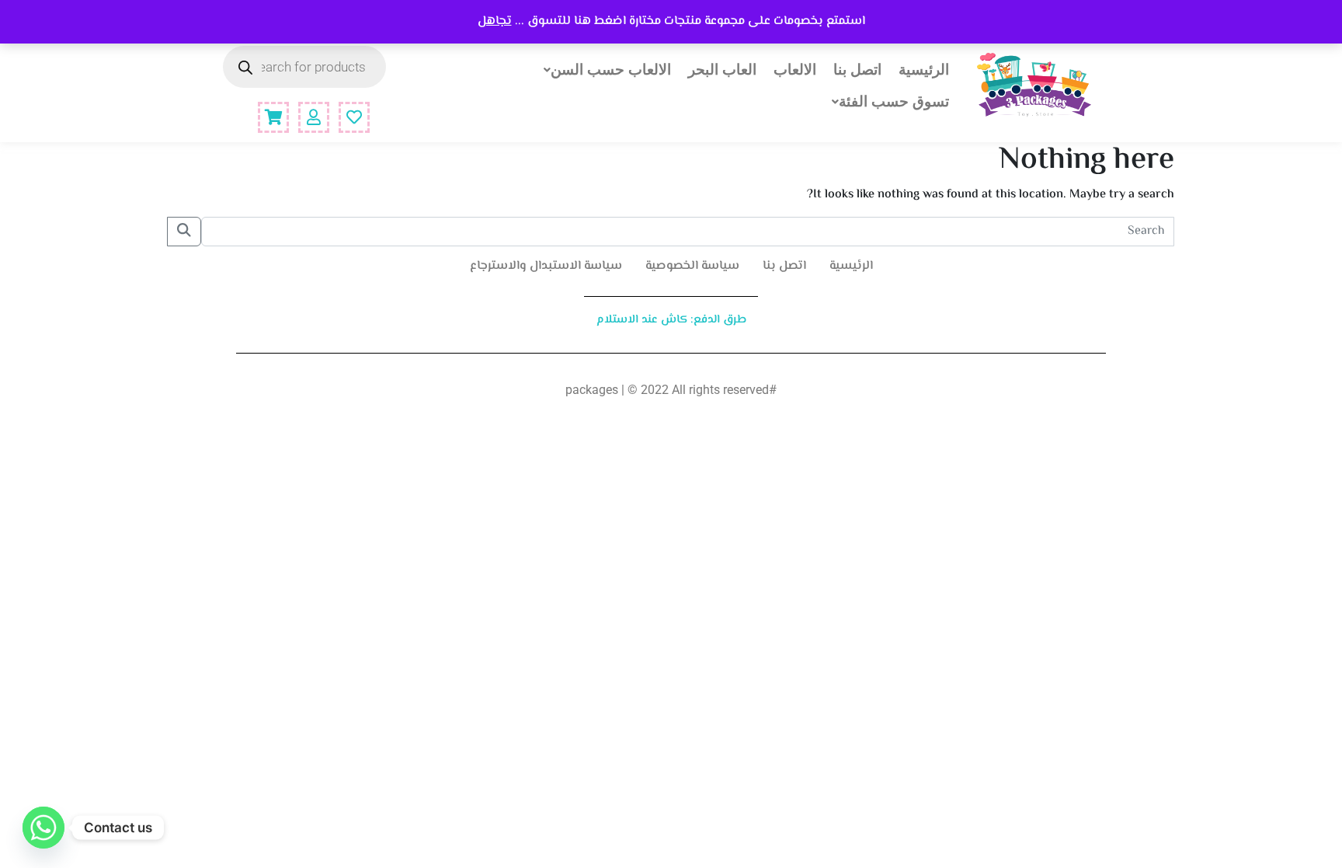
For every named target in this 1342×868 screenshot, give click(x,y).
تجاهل (495, 21)
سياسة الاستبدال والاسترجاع (546, 266)
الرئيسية (924, 69)
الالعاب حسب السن (611, 69)
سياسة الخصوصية (692, 266)
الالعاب (795, 69)
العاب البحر (722, 69)
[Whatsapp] (43, 828)
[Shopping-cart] (273, 117)
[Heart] (354, 117)
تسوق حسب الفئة (894, 101)
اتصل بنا (857, 69)
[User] (313, 117)
